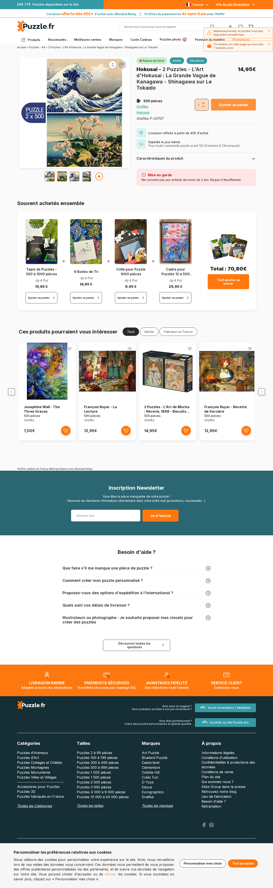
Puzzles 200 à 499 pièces (98, 762)
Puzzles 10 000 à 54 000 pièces (103, 797)
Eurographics (153, 792)
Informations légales (218, 753)
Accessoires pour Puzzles (38, 787)
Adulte (149, 331)
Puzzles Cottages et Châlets (39, 762)
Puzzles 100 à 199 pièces (97, 758)
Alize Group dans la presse (223, 787)
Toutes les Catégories (34, 806)
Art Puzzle (150, 753)
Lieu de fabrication (216, 796)
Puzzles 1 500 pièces (94, 777)
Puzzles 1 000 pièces (94, 772)
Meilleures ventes (87, 39)
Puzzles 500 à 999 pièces (98, 767)
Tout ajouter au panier (228, 281)
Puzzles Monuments (33, 772)
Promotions (241, 39)
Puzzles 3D (26, 791)
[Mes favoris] (240, 27)
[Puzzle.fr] (35, 31)
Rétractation (211, 806)
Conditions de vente (217, 772)
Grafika (142, 106)
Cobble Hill (151, 772)
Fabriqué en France (178, 331)
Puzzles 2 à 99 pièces (94, 753)
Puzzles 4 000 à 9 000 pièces (101, 792)
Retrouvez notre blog (219, 791)
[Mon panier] (251, 27)
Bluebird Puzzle (154, 758)
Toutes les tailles (90, 806)
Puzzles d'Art (28, 758)
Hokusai (147, 69)
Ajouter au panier (233, 105)
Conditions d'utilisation (219, 758)
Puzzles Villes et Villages (37, 777)
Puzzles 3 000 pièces (94, 787)
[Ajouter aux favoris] (122, 64)
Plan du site (211, 777)
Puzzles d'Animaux (32, 753)
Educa (147, 787)
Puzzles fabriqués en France (40, 796)
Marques (116, 39)
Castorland (150, 762)
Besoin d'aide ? (214, 801)
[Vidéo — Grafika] (99, 176)
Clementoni (151, 767)
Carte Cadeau (141, 39)
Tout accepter (243, 863)
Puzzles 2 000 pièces (94, 782)
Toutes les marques (157, 806)
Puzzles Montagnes (33, 767)
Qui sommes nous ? (218, 782)
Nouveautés (57, 39)
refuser (110, 874)
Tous (131, 331)
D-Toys (148, 782)
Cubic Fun (150, 777)
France (198, 4)
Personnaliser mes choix (203, 863)
